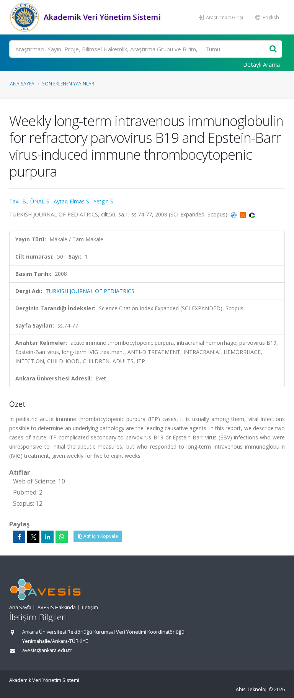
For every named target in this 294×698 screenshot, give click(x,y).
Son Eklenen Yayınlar (68, 83)
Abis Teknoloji (252, 689)
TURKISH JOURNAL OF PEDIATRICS (90, 291)
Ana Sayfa (22, 83)
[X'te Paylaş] (33, 537)
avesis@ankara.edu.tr (47, 650)
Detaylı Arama (261, 64)
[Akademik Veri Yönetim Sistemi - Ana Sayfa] (25, 17)
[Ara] (273, 49)
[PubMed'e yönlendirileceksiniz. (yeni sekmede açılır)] (234, 214)
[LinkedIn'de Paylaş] (47, 537)
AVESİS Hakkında (57, 607)
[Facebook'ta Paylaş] (19, 537)
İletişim (90, 607)
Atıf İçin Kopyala (100, 536)
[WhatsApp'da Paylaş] (62, 537)
